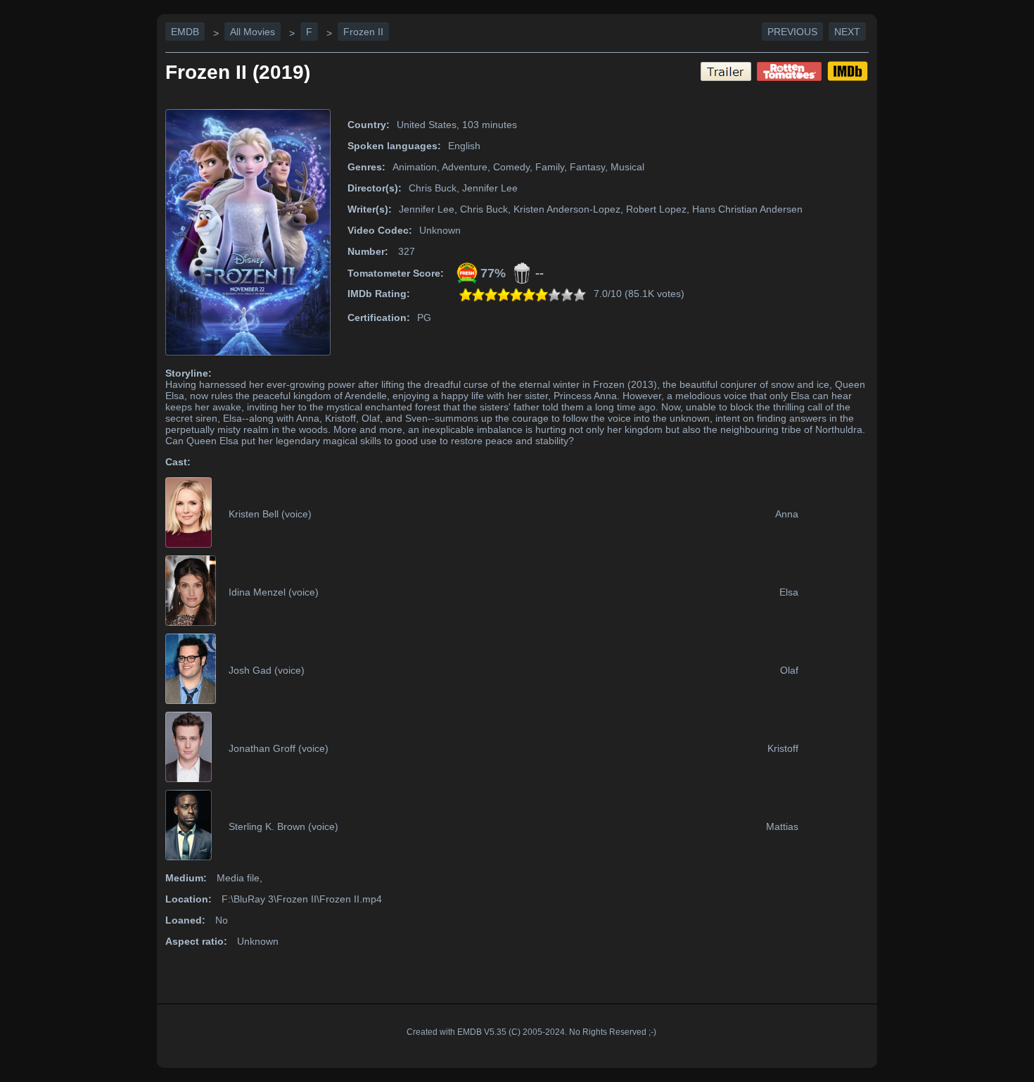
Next (847, 31)
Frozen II (363, 31)
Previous (792, 31)
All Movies (252, 31)
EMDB (185, 31)
